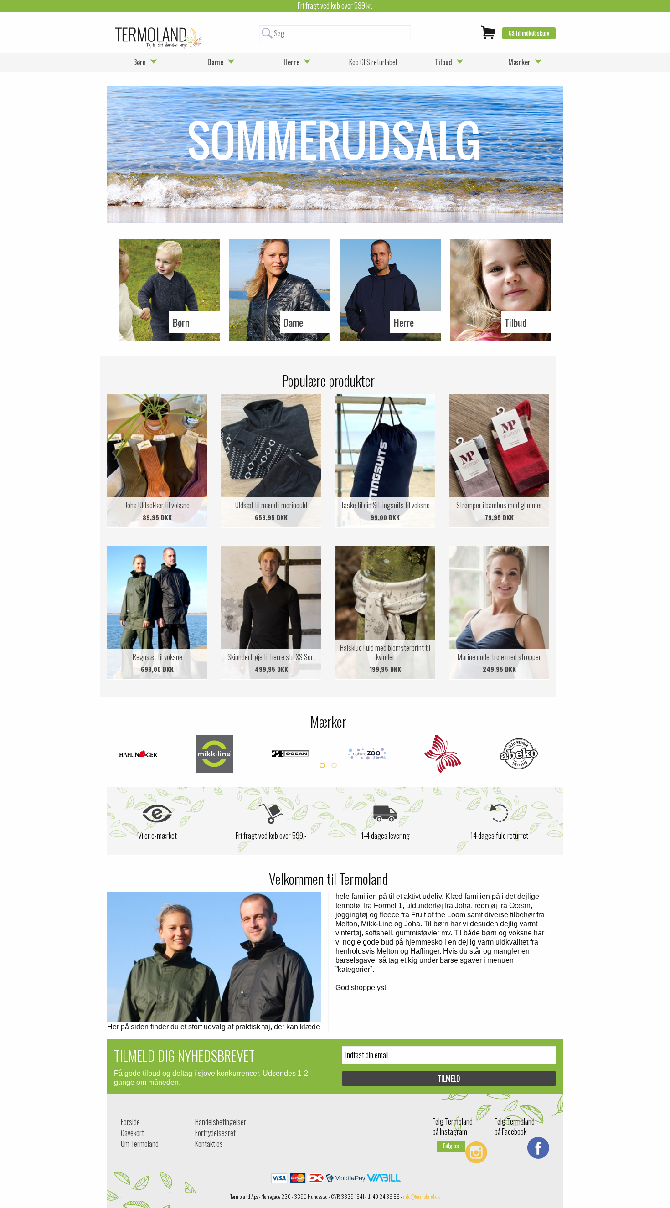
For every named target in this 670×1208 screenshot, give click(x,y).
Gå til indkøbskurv (529, 33)
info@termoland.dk (421, 1196)
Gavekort (132, 1132)
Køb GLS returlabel (373, 62)
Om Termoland (140, 1143)
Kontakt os (209, 1143)
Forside (130, 1121)
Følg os (451, 1145)
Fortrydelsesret (215, 1132)
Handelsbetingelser (220, 1121)
